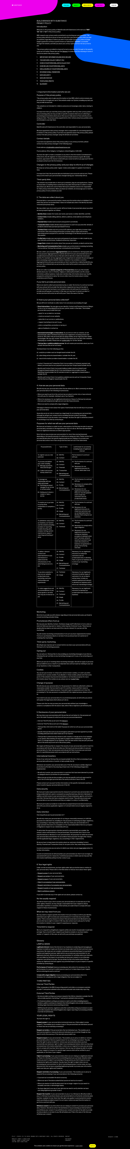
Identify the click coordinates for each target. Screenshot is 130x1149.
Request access (43, 873)
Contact (99, 5)
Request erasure (43, 879)
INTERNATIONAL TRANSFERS (50, 72)
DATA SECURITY (45, 75)
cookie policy (66, 340)
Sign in (114, 5)
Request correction (44, 876)
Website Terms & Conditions (21, 1138)
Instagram (68, 1138)
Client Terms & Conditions (20, 1140)
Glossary (65, 51)
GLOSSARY (43, 84)
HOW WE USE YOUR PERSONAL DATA (52, 66)
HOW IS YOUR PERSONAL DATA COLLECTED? (55, 63)
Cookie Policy (75, 679)
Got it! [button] (92, 1146)
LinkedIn (67, 1140)
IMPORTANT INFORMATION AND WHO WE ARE (55, 57)
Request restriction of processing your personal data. (55, 885)
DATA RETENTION (46, 78)
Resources (88, 5)
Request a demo (113, 1136)
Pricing (66, 5)
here (41, 408)
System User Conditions (19, 1141)
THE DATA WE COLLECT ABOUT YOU (52, 60)
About (76, 5)
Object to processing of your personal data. (51, 882)
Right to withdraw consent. (46, 891)
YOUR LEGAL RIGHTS (47, 81)
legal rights (82, 848)
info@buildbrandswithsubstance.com (58, 147)
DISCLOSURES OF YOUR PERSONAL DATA (54, 69)
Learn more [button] (79, 1146)
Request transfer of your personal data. (50, 888)
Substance (15, 5)
